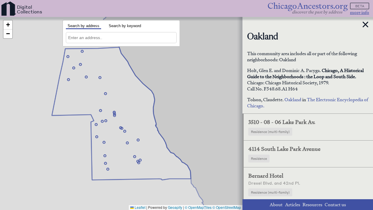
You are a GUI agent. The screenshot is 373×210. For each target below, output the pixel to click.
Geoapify (175, 207)
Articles (292, 205)
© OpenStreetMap (226, 207)
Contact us (335, 205)
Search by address (83, 26)
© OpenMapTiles (198, 207)
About (276, 205)
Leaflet (139, 207)
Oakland (293, 100)
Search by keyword (125, 26)
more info (359, 12)
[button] (82, 51)
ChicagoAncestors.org (308, 6)
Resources (312, 205)
